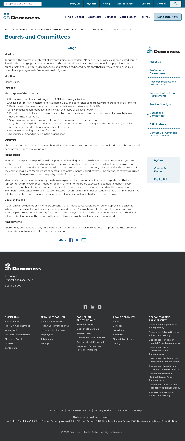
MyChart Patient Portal (17, 334)
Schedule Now (167, 16)
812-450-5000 (13, 285)
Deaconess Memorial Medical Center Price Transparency (160, 376)
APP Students (158, 124)
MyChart (159, 160)
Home (8, 30)
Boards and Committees (157, 114)
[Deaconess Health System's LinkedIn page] (92, 307)
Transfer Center (85, 324)
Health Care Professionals (45, 30)
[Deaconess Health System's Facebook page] (85, 307)
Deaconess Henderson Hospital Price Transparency (164, 341)
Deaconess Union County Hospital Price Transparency (164, 386)
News (116, 321)
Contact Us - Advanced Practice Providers (163, 134)
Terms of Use (55, 410)
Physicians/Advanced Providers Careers (89, 348)
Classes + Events (14, 339)
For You (145, 16)
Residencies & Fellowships (91, 342)
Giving (116, 343)
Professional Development (158, 72)
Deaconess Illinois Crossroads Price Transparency (159, 350)
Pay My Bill (160, 179)
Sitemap (136, 410)
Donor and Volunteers (53, 330)
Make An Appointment (17, 325)
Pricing (45, 343)
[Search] (175, 4)
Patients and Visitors (52, 321)
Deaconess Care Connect (91, 337)
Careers (9, 343)
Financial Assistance (124, 339)
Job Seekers (47, 339)
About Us (155, 62)
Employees (47, 334)
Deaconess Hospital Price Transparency (163, 326)
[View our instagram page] (99, 307)
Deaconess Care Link (88, 328)
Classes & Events (160, 170)
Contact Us (11, 347)
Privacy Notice (103, 410)
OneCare (122, 410)
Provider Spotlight (160, 104)
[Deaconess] (21, 16)
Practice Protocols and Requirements (163, 94)
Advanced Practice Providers (85, 30)
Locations (94, 16)
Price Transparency (79, 410)
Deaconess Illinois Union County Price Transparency (164, 368)
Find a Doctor (74, 16)
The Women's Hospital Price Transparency (161, 394)
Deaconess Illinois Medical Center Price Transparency (164, 360)
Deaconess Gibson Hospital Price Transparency (164, 334)
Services (110, 16)
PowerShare (84, 333)
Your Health (128, 16)
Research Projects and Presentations (163, 83)
